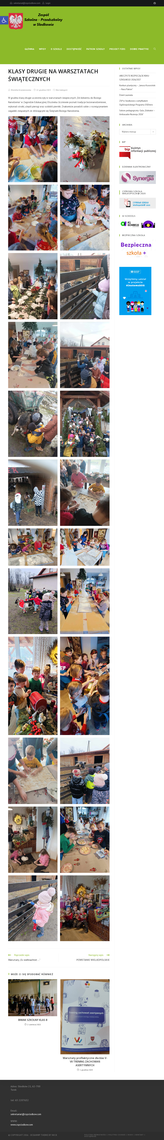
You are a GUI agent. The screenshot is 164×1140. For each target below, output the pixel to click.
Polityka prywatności (95, 1135)
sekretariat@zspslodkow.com (26, 3)
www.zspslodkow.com (22, 1124)
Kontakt (139, 1135)
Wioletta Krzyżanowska (21, 90)
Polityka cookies (117, 1135)
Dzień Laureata (126, 95)
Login (48, 3)
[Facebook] (154, 3)
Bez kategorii (61, 90)
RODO (130, 1135)
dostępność (90, 1136)
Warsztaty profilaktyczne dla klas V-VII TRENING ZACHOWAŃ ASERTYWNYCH (85, 1061)
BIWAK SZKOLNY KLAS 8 (32, 1020)
